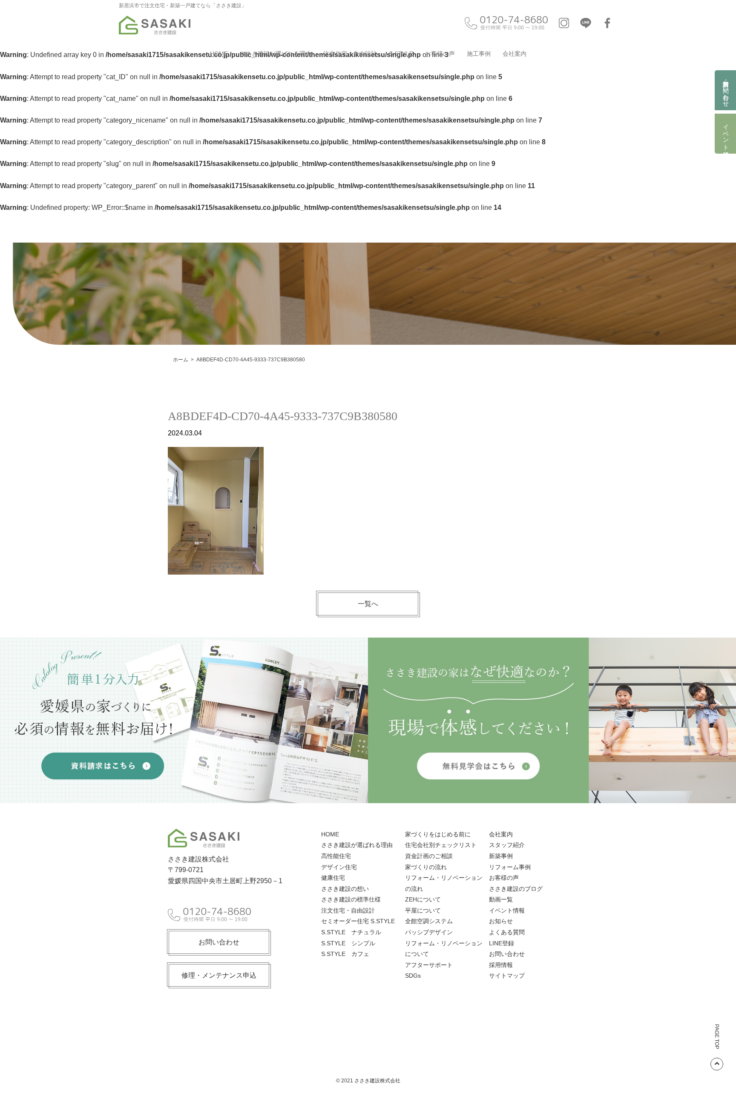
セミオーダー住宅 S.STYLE (358, 921)
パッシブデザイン (429, 932)
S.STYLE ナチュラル (351, 932)
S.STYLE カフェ (345, 953)
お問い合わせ (218, 942)
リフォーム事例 (510, 867)
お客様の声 (440, 53)
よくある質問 (507, 932)
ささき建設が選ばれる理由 (275, 53)
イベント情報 (725, 133)
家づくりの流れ (426, 867)
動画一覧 (501, 899)
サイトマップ (507, 975)
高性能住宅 (336, 856)
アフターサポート (429, 965)
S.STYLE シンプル (348, 943)
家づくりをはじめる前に (438, 834)
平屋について (423, 910)
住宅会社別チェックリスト (441, 844)
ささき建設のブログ (516, 888)
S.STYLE (401, 53)
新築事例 (501, 856)
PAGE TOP (717, 1036)
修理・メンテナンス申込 (218, 975)
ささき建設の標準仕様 (351, 899)
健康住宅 (333, 877)
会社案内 (514, 53)
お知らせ (501, 921)
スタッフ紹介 (507, 844)
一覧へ (368, 603)
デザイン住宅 (339, 867)
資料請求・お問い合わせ (725, 90)
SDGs (413, 975)
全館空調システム (429, 921)
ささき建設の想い (345, 888)
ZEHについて (423, 899)
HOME (219, 53)
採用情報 (501, 965)
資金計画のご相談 (429, 856)
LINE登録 (501, 943)
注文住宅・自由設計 (350, 53)
